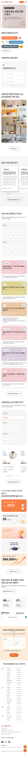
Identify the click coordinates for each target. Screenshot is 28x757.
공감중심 (16, 437)
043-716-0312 (19, 710)
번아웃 (16, 232)
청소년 (15, 426)
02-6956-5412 (19, 672)
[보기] (20, 650)
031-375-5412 (19, 693)
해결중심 (5, 440)
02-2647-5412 (19, 676)
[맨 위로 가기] (25, 754)
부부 (9, 246)
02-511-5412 (19, 668)
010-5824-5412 (19, 680)
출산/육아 (15, 249)
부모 (16, 429)
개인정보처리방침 (9, 737)
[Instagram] (6, 742)
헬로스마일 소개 (13, 571)
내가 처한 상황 (9, 77)
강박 (5, 235)
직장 (9, 249)
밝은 (11, 440)
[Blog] (9, 742)
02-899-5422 (19, 687)
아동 (10, 426)
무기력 (5, 232)
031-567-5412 (19, 689)
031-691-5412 (19, 703)
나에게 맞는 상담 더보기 (13, 393)
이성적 (10, 437)
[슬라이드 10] (18, 26)
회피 (14, 235)
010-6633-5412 (19, 682)
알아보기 (13, 655)
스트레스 (19, 229)
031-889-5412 (19, 699)
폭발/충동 (20, 235)
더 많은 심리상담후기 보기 (13, 199)
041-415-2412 (19, 708)
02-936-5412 (19, 674)
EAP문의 (14, 747)
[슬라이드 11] (19, 26)
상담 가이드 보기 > (6, 50)
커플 (14, 246)
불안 (9, 229)
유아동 (5, 426)
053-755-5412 (19, 715)
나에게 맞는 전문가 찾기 (13, 482)
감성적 (5, 437)
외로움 (10, 232)
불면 (21, 232)
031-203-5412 (19, 697)
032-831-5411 (19, 701)
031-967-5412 (19, 691)
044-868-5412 (19, 712)
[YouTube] (2, 742)
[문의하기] (25, 750)
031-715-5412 (19, 695)
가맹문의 (18, 747)
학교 (5, 249)
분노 (14, 229)
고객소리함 (3, 747)
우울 (5, 229)
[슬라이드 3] (10, 26)
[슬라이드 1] (8, 26)
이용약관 (3, 737)
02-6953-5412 (19, 678)
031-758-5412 (19, 684)
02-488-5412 (19, 670)
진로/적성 (13, 252)
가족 (5, 246)
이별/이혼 (6, 252)
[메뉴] (25, 2)
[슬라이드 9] (17, 26)
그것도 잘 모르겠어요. (10, 81)
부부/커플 (6, 429)
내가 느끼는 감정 (9, 73)
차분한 (16, 440)
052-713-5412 (19, 719)
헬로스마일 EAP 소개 (8, 591)
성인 (20, 426)
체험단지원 (9, 747)
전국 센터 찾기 (13, 148)
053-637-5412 (19, 717)
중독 (9, 235)
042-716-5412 (19, 706)
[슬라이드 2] (9, 26)
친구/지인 (20, 246)
